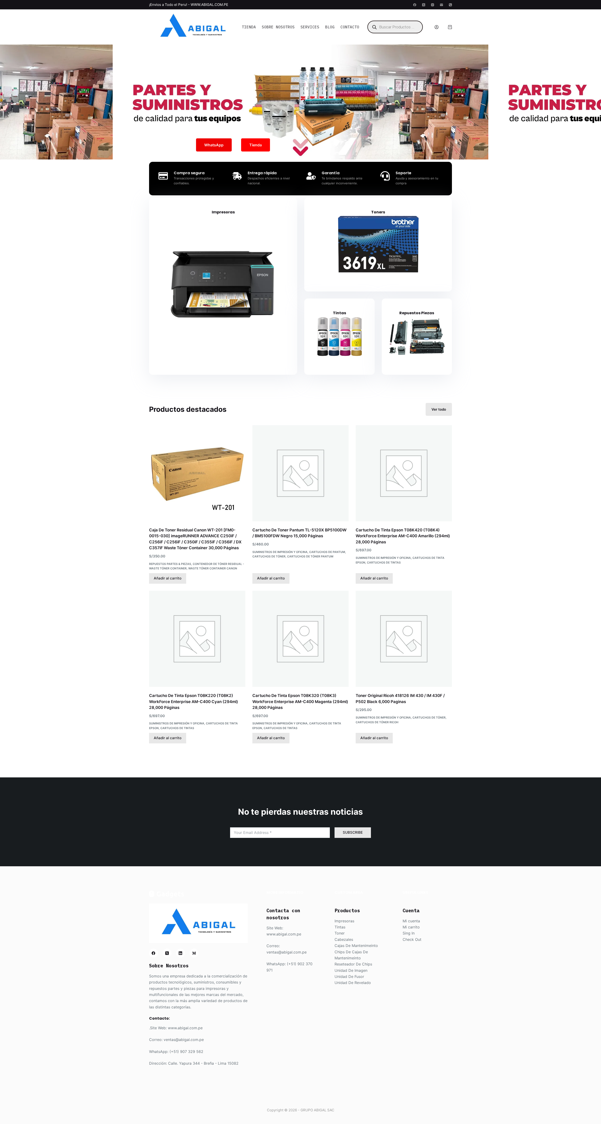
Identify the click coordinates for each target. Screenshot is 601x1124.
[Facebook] (414, 4)
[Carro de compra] (450, 27)
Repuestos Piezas (416, 313)
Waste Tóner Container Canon (212, 568)
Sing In (409, 933)
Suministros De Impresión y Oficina (280, 552)
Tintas (339, 313)
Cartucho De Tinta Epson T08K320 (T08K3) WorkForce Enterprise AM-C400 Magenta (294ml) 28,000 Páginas (300, 701)
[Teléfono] (450, 4)
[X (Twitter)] (423, 4)
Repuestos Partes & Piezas (170, 564)
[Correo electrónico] (441, 4)
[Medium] (194, 953)
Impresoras (223, 212)
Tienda (249, 27)
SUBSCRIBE (353, 832)
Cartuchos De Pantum (327, 552)
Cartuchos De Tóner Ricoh (377, 722)
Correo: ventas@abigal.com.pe (176, 1039)
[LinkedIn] (180, 953)
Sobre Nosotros (278, 27)
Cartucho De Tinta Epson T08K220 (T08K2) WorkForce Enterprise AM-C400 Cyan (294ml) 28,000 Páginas (193, 701)
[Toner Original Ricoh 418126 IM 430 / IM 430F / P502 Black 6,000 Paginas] (404, 639)
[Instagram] (432, 4)
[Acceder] (437, 27)
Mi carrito (411, 927)
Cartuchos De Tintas (384, 562)
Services (309, 27)
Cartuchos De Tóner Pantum (310, 556)
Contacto (349, 27)
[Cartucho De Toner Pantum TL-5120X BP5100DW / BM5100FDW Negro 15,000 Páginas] (300, 473)
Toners (378, 212)
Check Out (412, 939)
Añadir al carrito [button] (167, 578)
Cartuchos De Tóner (268, 556)
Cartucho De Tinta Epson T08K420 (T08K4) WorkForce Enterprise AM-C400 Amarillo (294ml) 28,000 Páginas (403, 536)
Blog (330, 27)
